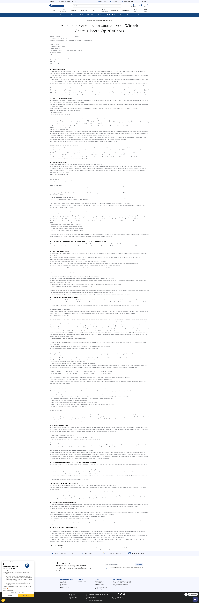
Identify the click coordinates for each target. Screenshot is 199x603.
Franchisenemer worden (101, 587)
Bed (94, 10)
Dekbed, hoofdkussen (104, 10)
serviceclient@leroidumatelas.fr (83, 40)
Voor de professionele (65, 586)
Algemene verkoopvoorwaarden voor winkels (97, 594)
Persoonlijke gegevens (91, 599)
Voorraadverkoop (73, 597)
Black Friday (71, 596)
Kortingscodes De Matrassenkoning (94, 600)
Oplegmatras (83, 10)
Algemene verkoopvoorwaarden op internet (96, 596)
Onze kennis (63, 583)
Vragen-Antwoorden (100, 581)
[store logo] (57, 6)
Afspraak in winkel (82, 581)
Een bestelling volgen (100, 589)
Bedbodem (74, 10)
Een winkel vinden (99, 584)
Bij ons (96, 586)
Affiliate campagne (64, 587)
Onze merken (63, 584)
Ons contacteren (99, 583)
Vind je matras (145, 10)
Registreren (139, 564)
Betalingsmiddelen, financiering (120, 584)
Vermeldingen (72, 594)
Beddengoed (114, 10)
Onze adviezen (135, 10)
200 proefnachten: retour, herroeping (122, 581)
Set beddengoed (63, 10)
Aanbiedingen (125, 10)
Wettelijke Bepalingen (91, 597)
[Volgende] (138, 14)
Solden (70, 599)
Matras (53, 10)
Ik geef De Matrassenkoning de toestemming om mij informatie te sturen (126, 568)
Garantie (115, 586)
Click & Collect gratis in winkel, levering (122, 583)
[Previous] (60, 14)
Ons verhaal (63, 581)
